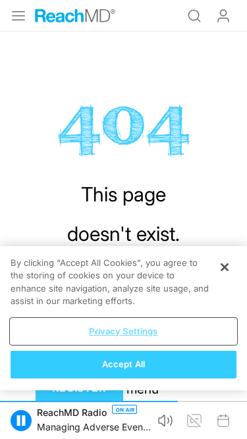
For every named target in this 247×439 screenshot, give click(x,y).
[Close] (224, 267)
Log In (223, 16)
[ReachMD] (75, 16)
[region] (123, 318)
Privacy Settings (123, 331)
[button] (21, 420)
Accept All (123, 364)
